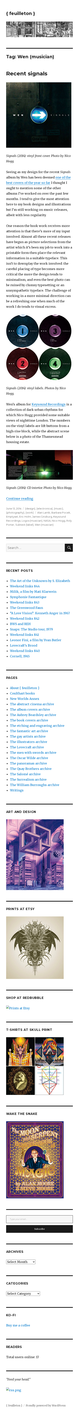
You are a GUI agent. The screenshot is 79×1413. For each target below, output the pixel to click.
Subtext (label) (24, 524)
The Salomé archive (25, 774)
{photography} (15, 512)
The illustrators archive (28, 742)
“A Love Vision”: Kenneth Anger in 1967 (40, 613)
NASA (47, 520)
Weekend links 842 (24, 618)
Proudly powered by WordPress (46, 1405)
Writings (17, 790)
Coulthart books (22, 693)
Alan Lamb (43, 512)
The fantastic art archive (29, 731)
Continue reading (19, 498)
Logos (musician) (32, 520)
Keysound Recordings (49, 404)
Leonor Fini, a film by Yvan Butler (35, 640)
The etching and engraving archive (37, 726)
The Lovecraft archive (27, 747)
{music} (58, 508)
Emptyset (12, 516)
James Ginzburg (42, 516)
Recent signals (26, 73)
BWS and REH (20, 624)
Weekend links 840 (25, 651)
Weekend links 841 (24, 635)
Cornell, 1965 (20, 656)
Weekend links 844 (25, 586)
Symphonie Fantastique (28, 597)
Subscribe (39, 1229)
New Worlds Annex (24, 699)
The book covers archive (29, 720)
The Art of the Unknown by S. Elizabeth (40, 581)
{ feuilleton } (20, 13)
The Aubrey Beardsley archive (33, 715)
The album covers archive (30, 709)
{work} (30, 512)
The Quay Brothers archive (31, 769)
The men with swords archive (33, 752)
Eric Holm (25, 516)
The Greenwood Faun (26, 608)
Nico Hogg (58, 520)
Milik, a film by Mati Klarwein (33, 592)
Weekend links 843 (24, 602)
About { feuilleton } (24, 688)
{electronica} (44, 508)
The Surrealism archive (28, 779)
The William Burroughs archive (34, 785)
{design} (30, 508)
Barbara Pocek (60, 512)
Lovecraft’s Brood (23, 645)
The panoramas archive (28, 763)
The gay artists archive (28, 736)
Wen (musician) (44, 524)
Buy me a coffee (18, 1325)
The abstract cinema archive (32, 704)
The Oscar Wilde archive (29, 758)
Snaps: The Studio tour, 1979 (31, 629)
